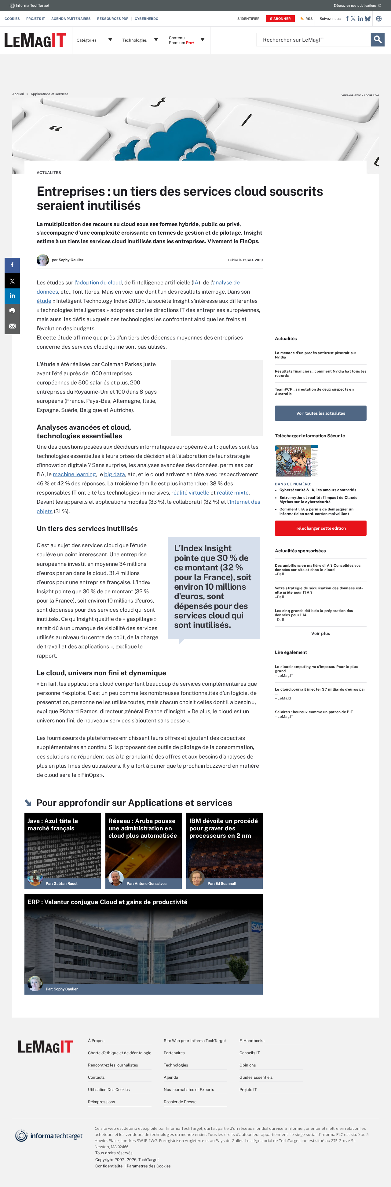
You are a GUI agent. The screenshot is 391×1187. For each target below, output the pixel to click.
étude (44, 301)
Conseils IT (249, 1053)
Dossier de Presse (180, 1102)
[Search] (378, 39)
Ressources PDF (112, 18)
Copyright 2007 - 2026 (116, 1159)
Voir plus (320, 633)
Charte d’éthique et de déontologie (119, 1053)
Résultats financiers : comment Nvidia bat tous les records (320, 373)
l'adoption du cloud (98, 282)
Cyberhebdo (146, 18)
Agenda (171, 1077)
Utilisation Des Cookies (109, 1089)
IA (196, 282)
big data (114, 474)
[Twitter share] (12, 280)
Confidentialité (108, 1166)
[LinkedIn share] (12, 296)
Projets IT (35, 18)
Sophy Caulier (71, 260)
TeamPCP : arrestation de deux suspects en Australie (314, 391)
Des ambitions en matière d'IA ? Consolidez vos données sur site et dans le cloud (317, 567)
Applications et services (49, 94)
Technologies (176, 1065)
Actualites (49, 172)
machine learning (74, 474)
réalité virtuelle (190, 492)
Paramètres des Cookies (149, 1166)
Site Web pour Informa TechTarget (195, 1040)
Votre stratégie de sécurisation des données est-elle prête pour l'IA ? (319, 590)
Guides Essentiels (256, 1077)
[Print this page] (12, 311)
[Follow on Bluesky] (368, 19)
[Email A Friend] (12, 326)
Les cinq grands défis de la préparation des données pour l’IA (314, 613)
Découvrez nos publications (355, 5)
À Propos (96, 1040)
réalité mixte (233, 492)
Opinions (247, 1065)
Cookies (12, 18)
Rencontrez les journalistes (113, 1065)
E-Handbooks (252, 1040)
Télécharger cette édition (321, 528)
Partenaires (174, 1053)
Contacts (96, 1077)
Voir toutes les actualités (320, 413)
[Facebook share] (12, 265)
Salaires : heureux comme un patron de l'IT (314, 712)
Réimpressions (101, 1102)
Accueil (18, 94)
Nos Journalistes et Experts (189, 1089)
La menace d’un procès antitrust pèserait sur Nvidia (315, 355)
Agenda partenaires (71, 18)
